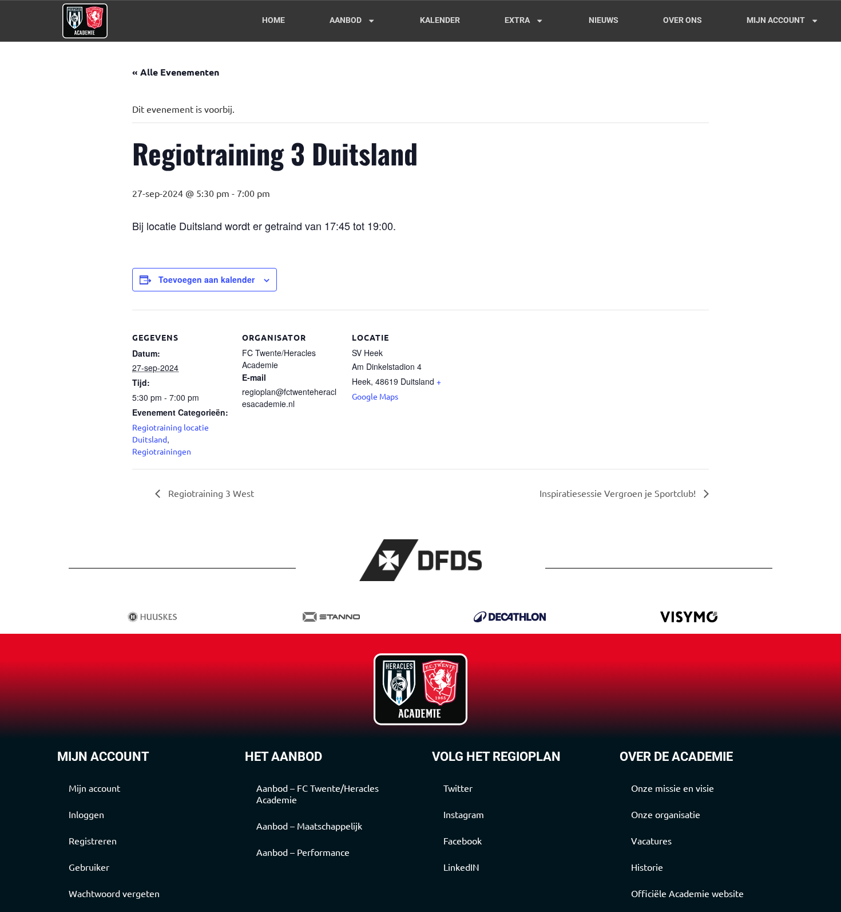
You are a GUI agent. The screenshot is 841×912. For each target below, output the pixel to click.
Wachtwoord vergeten (114, 893)
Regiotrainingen (161, 451)
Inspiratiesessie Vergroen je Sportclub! (618, 493)
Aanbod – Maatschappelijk (309, 825)
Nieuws (603, 20)
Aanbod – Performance (303, 852)
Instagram (463, 814)
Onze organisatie (665, 814)
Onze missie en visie (672, 787)
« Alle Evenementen (175, 72)
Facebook (462, 840)
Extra (517, 20)
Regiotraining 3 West (210, 493)
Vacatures (651, 840)
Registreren (93, 840)
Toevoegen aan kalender (206, 279)
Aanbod (346, 20)
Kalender (440, 20)
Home (273, 20)
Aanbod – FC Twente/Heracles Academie (317, 793)
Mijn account (776, 20)
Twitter (458, 787)
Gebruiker (89, 866)
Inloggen (86, 814)
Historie (647, 866)
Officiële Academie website (687, 893)
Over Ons (682, 20)
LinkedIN (461, 866)
